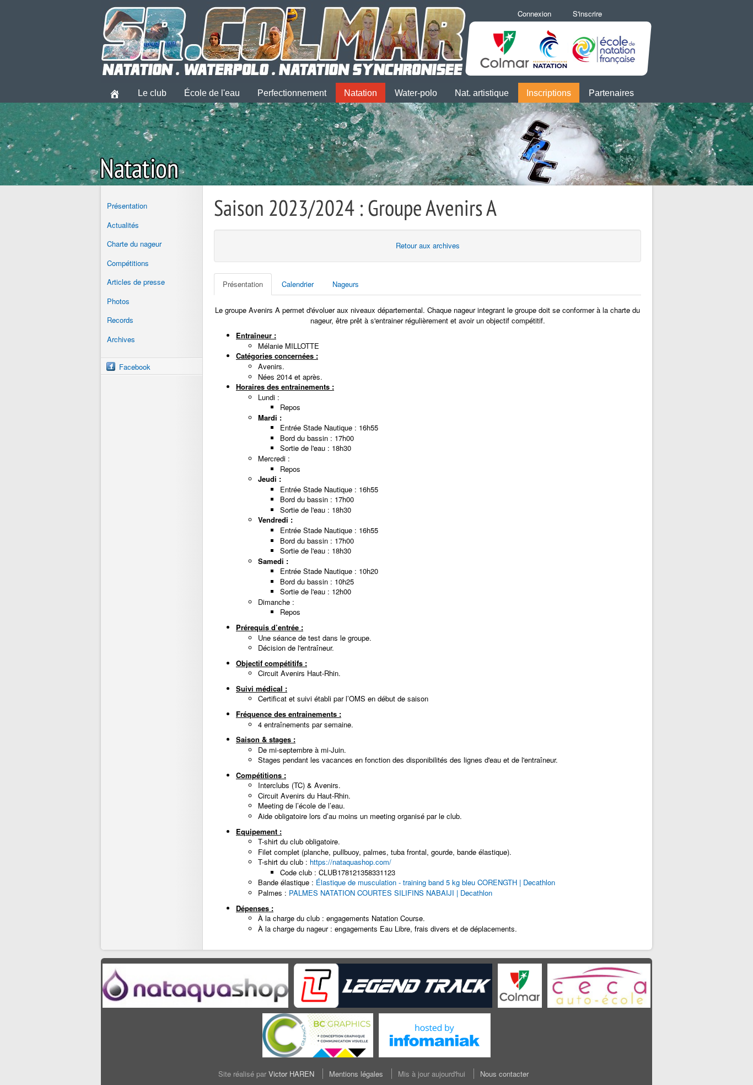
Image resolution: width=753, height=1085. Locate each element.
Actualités (123, 225)
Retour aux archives (428, 245)
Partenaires (611, 93)
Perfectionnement (291, 93)
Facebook (134, 366)
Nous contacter (504, 1073)
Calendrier (298, 284)
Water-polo (416, 93)
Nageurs (345, 284)
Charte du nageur (134, 243)
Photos (118, 301)
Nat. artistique (482, 93)
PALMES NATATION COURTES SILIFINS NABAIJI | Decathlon (390, 892)
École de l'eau (212, 93)
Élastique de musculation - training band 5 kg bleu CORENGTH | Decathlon (435, 882)
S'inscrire (587, 13)
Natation (360, 93)
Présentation (127, 205)
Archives (121, 339)
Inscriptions (548, 93)
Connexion (534, 13)
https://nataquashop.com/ (350, 862)
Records (120, 320)
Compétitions (128, 263)
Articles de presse (136, 281)
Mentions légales (356, 1073)
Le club (152, 93)
